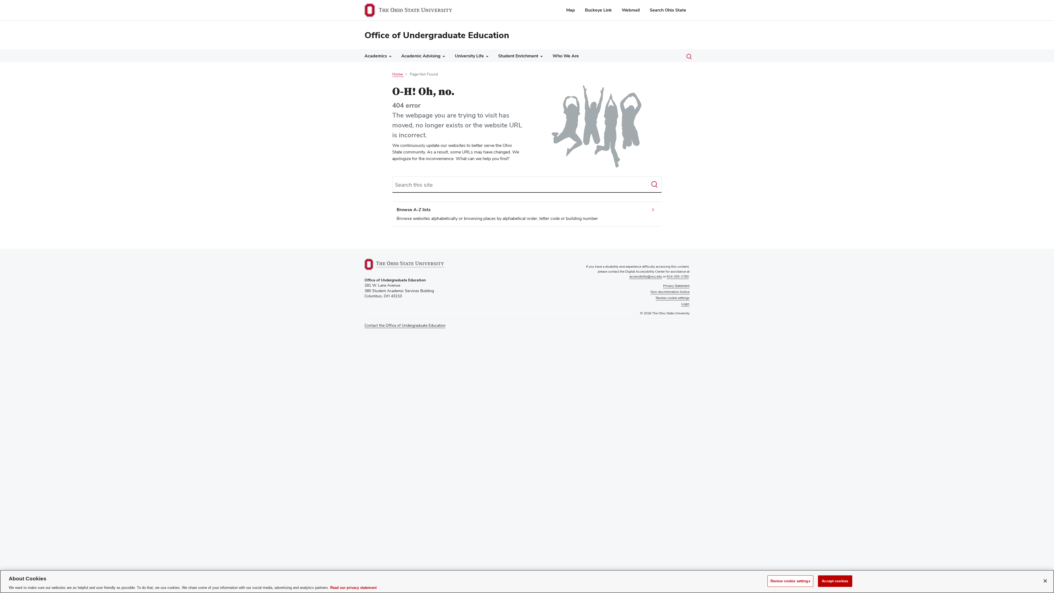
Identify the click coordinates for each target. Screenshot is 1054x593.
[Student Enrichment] (540, 57)
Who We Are (566, 56)
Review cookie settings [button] (672, 298)
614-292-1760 (678, 276)
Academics (376, 56)
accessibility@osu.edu (645, 276)
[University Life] (486, 57)
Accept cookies (835, 581)
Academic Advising (421, 56)
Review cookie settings (790, 581)
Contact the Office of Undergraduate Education (405, 325)
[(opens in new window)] (404, 264)
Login (685, 304)
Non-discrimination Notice (670, 292)
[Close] (1045, 581)
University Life (469, 56)
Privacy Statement (676, 286)
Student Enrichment (518, 56)
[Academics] (389, 57)
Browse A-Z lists (414, 209)
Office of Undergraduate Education (437, 35)
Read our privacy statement (353, 587)
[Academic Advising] (443, 57)
